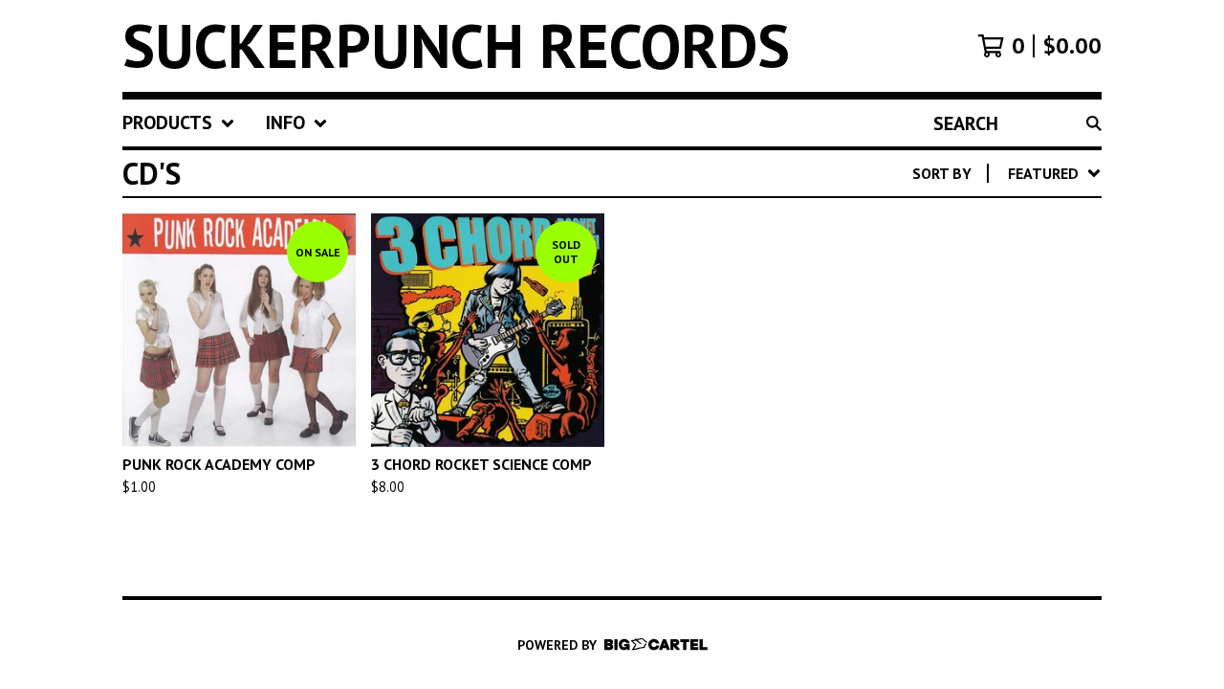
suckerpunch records (456, 46)
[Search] (1094, 123)
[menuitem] (178, 123)
